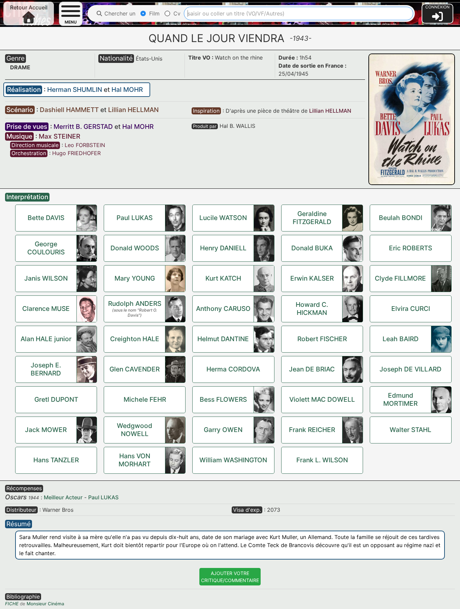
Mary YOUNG (134, 278)
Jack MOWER (46, 430)
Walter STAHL (410, 430)
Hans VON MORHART (135, 460)
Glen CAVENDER (134, 369)
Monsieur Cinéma (45, 603)
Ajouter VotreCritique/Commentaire (230, 576)
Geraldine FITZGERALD (312, 218)
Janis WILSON (46, 278)
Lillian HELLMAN (133, 110)
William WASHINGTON (233, 460)
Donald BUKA (312, 248)
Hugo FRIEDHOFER (76, 153)
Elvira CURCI (410, 308)
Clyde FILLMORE (400, 278)
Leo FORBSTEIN (85, 145)
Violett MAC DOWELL (322, 399)
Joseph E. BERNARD (46, 369)
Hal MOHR (127, 89)
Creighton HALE (134, 339)
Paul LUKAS (135, 218)
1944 (33, 497)
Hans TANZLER (56, 460)
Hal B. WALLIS (237, 125)
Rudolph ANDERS (134, 303)
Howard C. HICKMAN (312, 308)
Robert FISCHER (322, 339)
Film (153, 13)
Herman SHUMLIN (75, 89)
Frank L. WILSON (322, 460)
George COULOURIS (46, 248)
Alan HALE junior (46, 339)
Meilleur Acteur (63, 497)
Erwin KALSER (312, 278)
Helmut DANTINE (223, 339)
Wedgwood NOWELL (134, 430)
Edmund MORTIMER (400, 399)
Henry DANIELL (223, 248)
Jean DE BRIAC (312, 369)
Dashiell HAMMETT (70, 110)
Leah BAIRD (401, 339)
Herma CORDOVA (233, 369)
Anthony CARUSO (223, 308)
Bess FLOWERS (223, 399)
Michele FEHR (145, 399)
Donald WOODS (134, 248)
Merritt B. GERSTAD (83, 126)
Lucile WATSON (223, 218)
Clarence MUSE (46, 308)
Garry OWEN (223, 430)
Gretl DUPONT (56, 399)
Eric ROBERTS (410, 248)
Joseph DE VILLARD (410, 369)
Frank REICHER (312, 430)
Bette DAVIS (46, 218)
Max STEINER (59, 136)
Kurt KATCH (223, 278)
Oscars (16, 497)
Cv (176, 13)
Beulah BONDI (400, 218)
